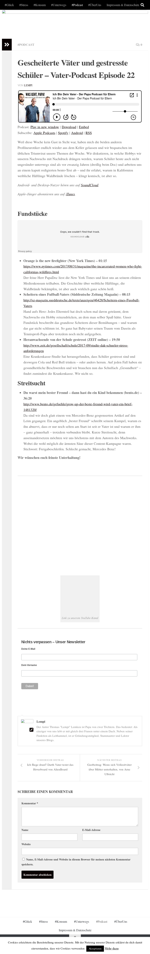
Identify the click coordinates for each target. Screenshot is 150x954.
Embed (84, 126)
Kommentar (29, 803)
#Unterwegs (58, 5)
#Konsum (40, 5)
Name (24, 830)
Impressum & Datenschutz (123, 5)
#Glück (9, 5)
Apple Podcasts (44, 132)
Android (77, 132)
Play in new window (44, 126)
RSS (89, 132)
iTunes (70, 194)
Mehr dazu (112, 948)
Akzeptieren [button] (95, 948)
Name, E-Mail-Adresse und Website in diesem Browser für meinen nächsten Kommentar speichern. (75, 861)
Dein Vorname (29, 665)
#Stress (23, 5)
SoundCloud (89, 185)
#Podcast (77, 5)
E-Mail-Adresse (91, 830)
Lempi (28, 85)
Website (26, 844)
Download (69, 126)
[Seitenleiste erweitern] (7, 44)
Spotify (63, 132)
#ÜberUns (94, 5)
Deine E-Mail (28, 649)
